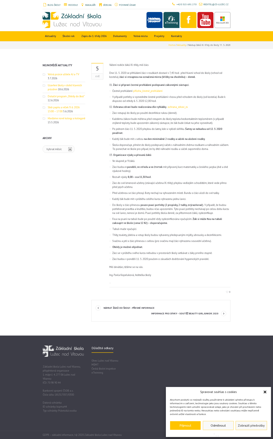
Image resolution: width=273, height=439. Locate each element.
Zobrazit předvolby (251, 425)
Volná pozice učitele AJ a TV (63, 74)
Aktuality (181, 44)
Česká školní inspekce (104, 368)
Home (171, 44)
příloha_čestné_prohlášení (147, 91)
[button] (265, 392)
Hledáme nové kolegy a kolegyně (66, 118)
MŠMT (95, 364)
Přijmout (185, 425)
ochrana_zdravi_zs (178, 107)
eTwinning (97, 372)
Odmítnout (218, 425)
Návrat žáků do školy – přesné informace (129, 307)
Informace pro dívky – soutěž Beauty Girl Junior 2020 (184, 313)
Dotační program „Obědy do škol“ (66, 96)
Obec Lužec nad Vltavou (105, 360)
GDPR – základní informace (58, 435)
